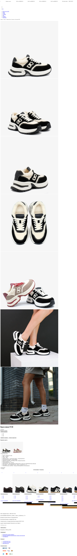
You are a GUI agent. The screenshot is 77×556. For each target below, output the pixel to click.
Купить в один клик (12, 437)
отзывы (4, 16)
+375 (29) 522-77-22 (6, 541)
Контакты (2, 539)
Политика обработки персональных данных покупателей (14, 535)
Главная (1, 19)
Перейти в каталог (53, 1)
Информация (3, 532)
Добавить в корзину (4, 437)
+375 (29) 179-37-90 (6, 542)
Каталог (5, 19)
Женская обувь (9, 19)
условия (4, 14)
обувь (4, 12)
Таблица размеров (4, 431)
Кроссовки (13, 19)
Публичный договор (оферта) (8, 534)
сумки (4, 13)
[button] (4, 453)
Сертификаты (5, 536)
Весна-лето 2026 (6, 11)
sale (3, 15)
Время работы (3, 527)
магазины (4, 17)
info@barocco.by (6, 543)
